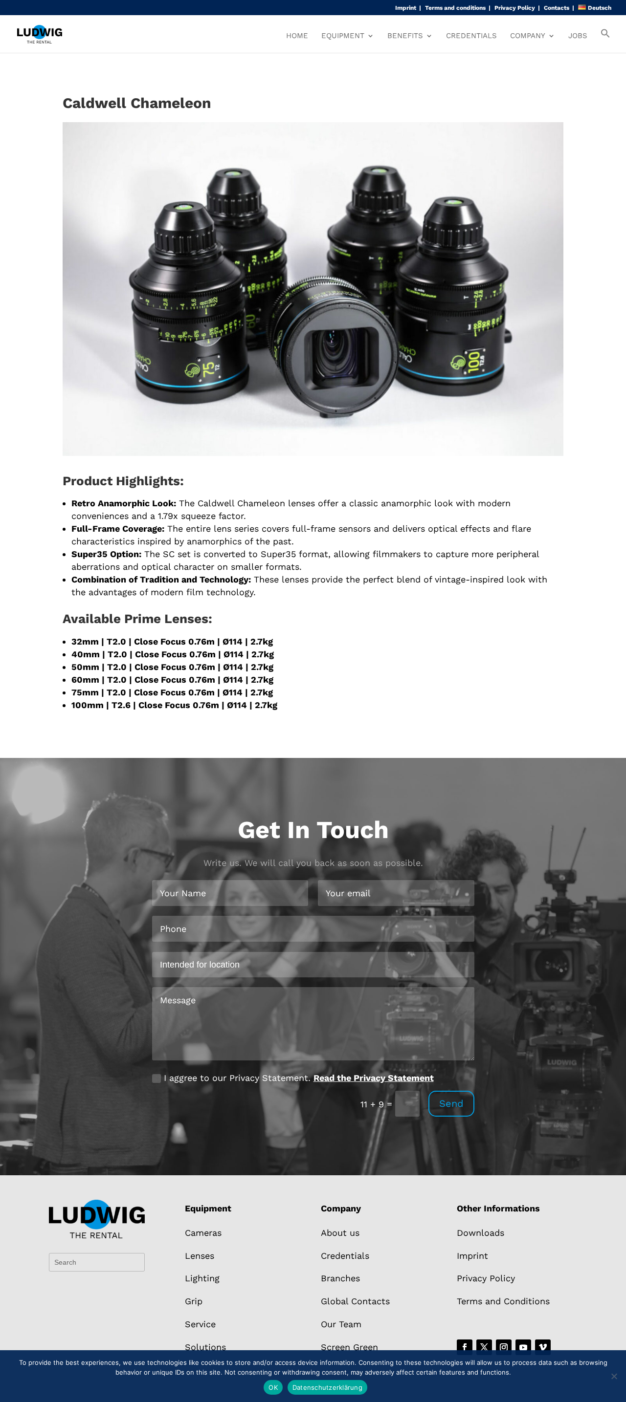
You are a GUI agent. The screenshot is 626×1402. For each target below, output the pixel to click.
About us (340, 1233)
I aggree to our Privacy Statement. (299, 1078)
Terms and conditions (455, 8)
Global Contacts (355, 1301)
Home (297, 36)
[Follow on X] (484, 1347)
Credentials (471, 36)
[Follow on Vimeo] (543, 1347)
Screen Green (349, 1347)
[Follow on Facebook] (464, 1347)
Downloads (480, 1233)
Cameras (203, 1233)
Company (527, 36)
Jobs (577, 36)
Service (200, 1324)
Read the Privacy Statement (373, 1078)
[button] (605, 40)
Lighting (202, 1278)
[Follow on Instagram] (504, 1347)
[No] (614, 1376)
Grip (193, 1301)
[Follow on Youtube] (523, 1347)
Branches (340, 1278)
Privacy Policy (514, 8)
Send (451, 1103)
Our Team (341, 1324)
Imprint (405, 8)
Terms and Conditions (503, 1301)
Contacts (556, 8)
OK (273, 1387)
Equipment (342, 36)
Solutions (205, 1347)
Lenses (199, 1256)
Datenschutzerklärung (327, 1387)
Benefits (405, 36)
